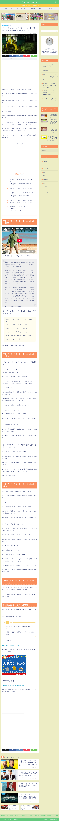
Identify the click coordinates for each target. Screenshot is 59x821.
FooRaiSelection (29, 2)
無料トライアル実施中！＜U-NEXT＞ (12, 645)
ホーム (5, 8)
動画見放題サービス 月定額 (17, 206)
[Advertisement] (19, 76)
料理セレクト (46, 179)
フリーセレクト (47, 168)
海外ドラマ (42, 8)
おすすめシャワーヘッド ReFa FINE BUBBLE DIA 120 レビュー (49, 85)
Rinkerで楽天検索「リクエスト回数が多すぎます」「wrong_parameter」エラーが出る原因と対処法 (50, 67)
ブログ (44, 172)
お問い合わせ (51, 8)
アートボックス (47, 165)
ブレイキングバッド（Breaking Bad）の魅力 (21, 189)
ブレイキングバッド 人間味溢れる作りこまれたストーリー (22, 196)
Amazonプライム (16, 210)
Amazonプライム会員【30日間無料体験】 (13, 685)
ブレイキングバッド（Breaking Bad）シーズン (21, 203)
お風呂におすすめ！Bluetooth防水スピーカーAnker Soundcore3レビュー (50, 92)
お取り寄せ (45, 161)
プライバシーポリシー (7, 819)
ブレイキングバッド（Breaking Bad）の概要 (21, 180)
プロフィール (14, 8)
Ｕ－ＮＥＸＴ (15, 208)
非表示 (22, 174)
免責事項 (16, 819)
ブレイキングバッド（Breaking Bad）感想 (21, 200)
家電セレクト (46, 176)
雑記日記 (23, 8)
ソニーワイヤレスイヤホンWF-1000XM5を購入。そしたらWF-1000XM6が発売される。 (50, 77)
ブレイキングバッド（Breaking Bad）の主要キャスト (22, 184)
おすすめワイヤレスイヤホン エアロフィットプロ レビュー (50, 100)
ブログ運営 (32, 8)
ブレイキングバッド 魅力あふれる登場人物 (22, 192)
